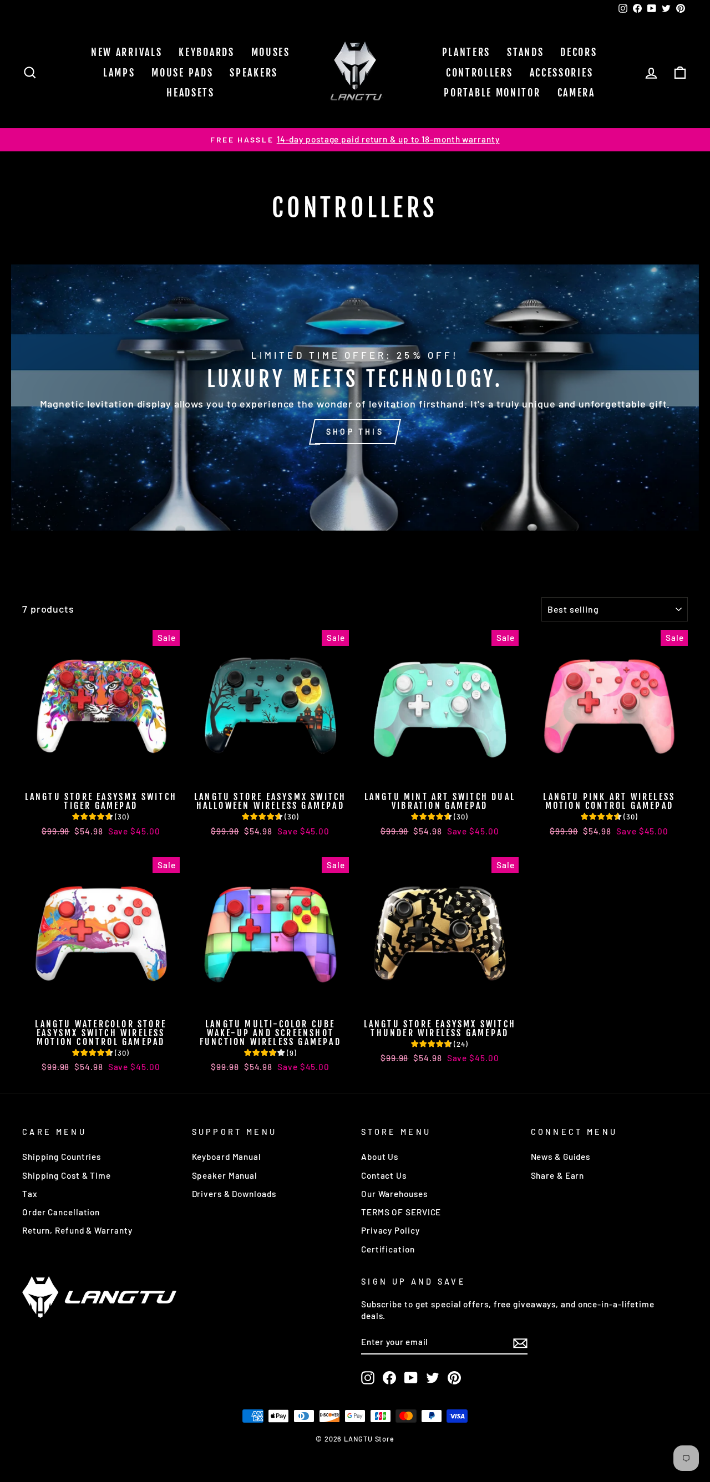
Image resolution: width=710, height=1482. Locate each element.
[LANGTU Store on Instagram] (367, 1377)
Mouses (270, 52)
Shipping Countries (61, 1157)
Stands (525, 52)
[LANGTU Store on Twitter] (432, 1377)
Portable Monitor (492, 92)
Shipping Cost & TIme (66, 1175)
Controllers (479, 73)
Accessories (562, 73)
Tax (30, 1194)
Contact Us (384, 1175)
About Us (379, 1157)
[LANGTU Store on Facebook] (389, 1377)
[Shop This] (355, 397)
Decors (578, 52)
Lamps (119, 73)
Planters (466, 52)
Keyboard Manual (227, 1157)
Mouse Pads (182, 73)
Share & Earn (558, 1175)
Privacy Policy (390, 1230)
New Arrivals (126, 52)
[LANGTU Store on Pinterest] (454, 1377)
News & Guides (561, 1157)
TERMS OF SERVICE (401, 1212)
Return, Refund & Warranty (77, 1230)
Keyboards (206, 52)
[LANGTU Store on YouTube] (411, 1377)
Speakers (254, 73)
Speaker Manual (225, 1175)
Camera (576, 92)
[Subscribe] (520, 1342)
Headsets (190, 92)
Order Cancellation (61, 1212)
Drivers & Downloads (234, 1194)
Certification (388, 1249)
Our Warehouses (394, 1194)
